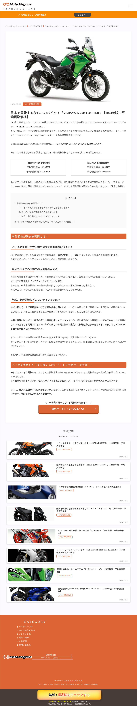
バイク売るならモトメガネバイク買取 (65, 684)
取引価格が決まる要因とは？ (29, 203)
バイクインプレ (26, 627)
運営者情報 (51, 655)
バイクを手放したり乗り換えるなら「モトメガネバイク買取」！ (45, 222)
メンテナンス (25, 634)
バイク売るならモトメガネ (15, 26)
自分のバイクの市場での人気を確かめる (38, 212)
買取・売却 (24, 638)
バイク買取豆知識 (36, 26)
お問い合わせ (25, 645)
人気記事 (23, 641)
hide (73, 198)
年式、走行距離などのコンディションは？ (39, 216)
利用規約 (52, 701)
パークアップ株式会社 (73, 680)
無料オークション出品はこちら (68, 409)
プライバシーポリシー (63, 701)
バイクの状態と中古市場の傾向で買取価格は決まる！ (44, 208)
